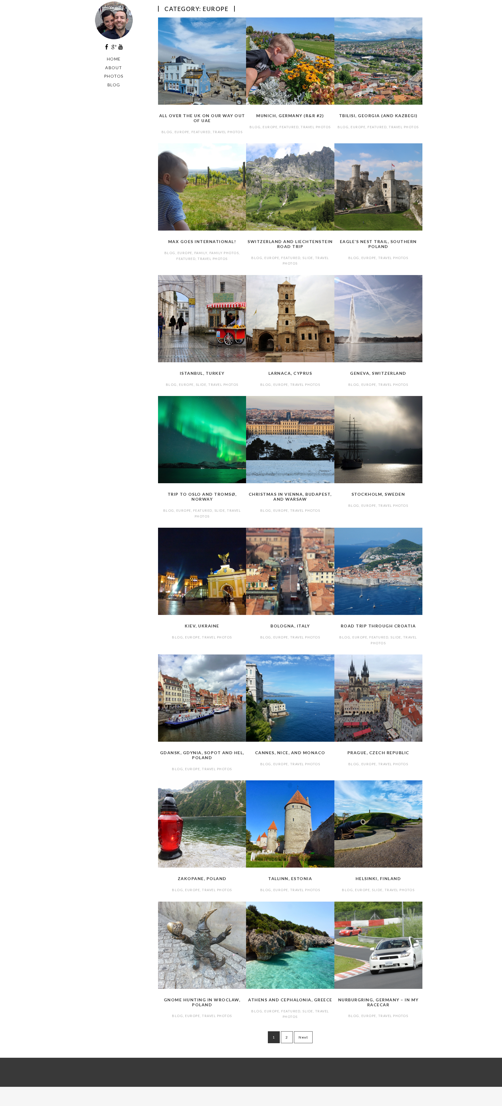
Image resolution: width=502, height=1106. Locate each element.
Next (303, 1037)
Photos (114, 76)
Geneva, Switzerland (378, 373)
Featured (201, 132)
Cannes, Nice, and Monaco (290, 752)
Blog (113, 84)
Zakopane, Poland (202, 878)
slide (307, 258)
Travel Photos (228, 132)
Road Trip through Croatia (378, 625)
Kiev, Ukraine (202, 625)
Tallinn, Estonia (290, 878)
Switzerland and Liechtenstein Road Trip (290, 244)
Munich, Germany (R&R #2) (290, 115)
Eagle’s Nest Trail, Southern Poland (378, 244)
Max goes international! (202, 241)
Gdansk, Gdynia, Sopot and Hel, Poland (202, 755)
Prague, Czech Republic (378, 752)
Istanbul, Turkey (202, 373)
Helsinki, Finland (378, 878)
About (113, 67)
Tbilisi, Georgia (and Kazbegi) (378, 115)
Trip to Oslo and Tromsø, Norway (202, 497)
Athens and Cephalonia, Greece (290, 999)
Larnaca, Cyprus (290, 373)
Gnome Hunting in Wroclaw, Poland (202, 1002)
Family (200, 253)
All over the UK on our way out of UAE (202, 118)
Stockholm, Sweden (378, 494)
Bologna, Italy (290, 625)
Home (114, 58)
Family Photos (224, 253)
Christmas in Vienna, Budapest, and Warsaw (290, 497)
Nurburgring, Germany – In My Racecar (378, 1002)
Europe (182, 132)
